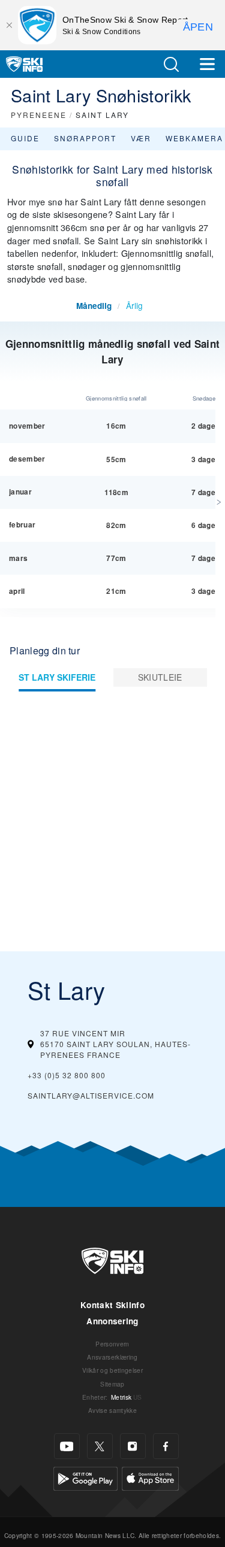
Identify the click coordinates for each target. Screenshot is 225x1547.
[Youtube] (67, 1446)
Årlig (134, 305)
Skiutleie (160, 677)
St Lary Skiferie (57, 677)
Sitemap (112, 1383)
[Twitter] (100, 1446)
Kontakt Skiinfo (112, 1305)
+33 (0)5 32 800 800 (67, 1075)
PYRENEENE (39, 115)
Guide (25, 138)
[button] (171, 64)
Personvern (112, 1343)
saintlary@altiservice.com (91, 1095)
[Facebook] (166, 1446)
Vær (141, 138)
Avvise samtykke (112, 1410)
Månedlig (94, 305)
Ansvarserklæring (112, 1356)
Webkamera (194, 138)
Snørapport (85, 138)
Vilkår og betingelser (112, 1370)
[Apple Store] (150, 1477)
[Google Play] (85, 1477)
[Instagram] (133, 1446)
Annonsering (112, 1321)
